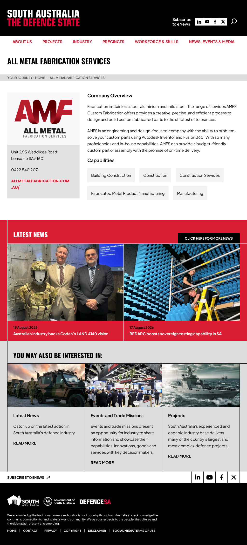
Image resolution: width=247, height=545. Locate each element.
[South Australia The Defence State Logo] (43, 11)
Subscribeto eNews (182, 21)
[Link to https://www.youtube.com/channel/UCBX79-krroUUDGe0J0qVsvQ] (209, 477)
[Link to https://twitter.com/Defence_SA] (233, 477)
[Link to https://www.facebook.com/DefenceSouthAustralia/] (221, 477)
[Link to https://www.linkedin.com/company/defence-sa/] (197, 477)
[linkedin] (199, 22)
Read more (24, 443)
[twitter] (223, 22)
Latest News (30, 234)
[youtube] (207, 22)
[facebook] (215, 22)
